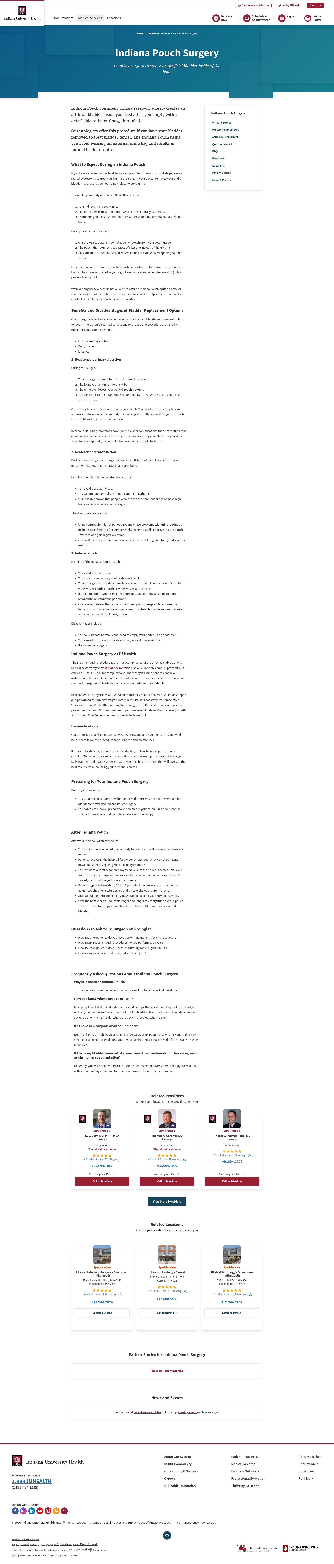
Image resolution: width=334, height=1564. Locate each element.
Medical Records (243, 1464)
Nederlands (66, 1544)
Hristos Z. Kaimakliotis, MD (231, 1136)
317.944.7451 (231, 1302)
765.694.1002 (102, 1165)
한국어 (15, 1555)
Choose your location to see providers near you (167, 1102)
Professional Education (248, 1478)
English (15, 1544)
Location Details (102, 1312)
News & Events (221, 180)
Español (24, 1544)
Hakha (64, 1549)
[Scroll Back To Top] (167, 1535)
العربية (41, 1544)
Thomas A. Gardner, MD (167, 1136)
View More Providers (167, 1201)
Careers (170, 1478)
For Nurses (307, 1471)
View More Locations (100, 1149)
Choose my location (253, 5)
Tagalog (52, 1555)
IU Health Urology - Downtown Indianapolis (232, 1274)
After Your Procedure (225, 137)
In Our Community (178, 1464)
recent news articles (147, 1412)
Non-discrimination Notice (25, 1539)
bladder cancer (118, 668)
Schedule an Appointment (261, 18)
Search (314, 5)
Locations (114, 18)
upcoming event (186, 1412)
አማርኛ (33, 1544)
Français (29, 1549)
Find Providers (62, 18)
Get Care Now (226, 18)
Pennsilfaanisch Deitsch (85, 1544)
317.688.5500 (167, 1299)
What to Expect (221, 122)
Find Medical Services (158, 33)
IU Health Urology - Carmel (167, 1272)
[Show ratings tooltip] (119, 1160)
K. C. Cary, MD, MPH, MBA (102, 1136)
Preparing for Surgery (225, 130)
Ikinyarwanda (100, 1549)
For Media (306, 1478)
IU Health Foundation (180, 1486)
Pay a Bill (290, 18)
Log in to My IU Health (288, 5)
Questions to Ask (222, 144)
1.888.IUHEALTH (32, 1481)
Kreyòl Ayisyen (51, 1549)
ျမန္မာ (49, 1544)
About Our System (177, 1457)
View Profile (101, 1130)
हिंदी (70, 1549)
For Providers (309, 1464)
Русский (32, 1555)
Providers (218, 158)
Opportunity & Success (181, 1471)
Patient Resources (244, 1457)
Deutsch (38, 1549)
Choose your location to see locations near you (167, 1230)
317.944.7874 (102, 1302)
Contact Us (208, 1523)
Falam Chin (17, 1549)
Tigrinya (62, 1555)
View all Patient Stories (167, 1371)
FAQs (215, 151)
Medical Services (90, 18)
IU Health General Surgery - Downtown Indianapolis (102, 1274)
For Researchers (310, 1457)
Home (140, 33)
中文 (56, 1544)
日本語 (77, 1549)
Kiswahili (42, 1555)
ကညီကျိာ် (87, 1549)
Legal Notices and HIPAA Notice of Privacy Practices (137, 1523)
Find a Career (317, 18)
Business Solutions (245, 1471)
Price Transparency (186, 1523)
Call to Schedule (102, 1181)
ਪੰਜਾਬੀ (23, 1555)
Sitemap (95, 1523)
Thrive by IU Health (245, 1486)
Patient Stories (221, 173)
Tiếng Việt (72, 1555)
